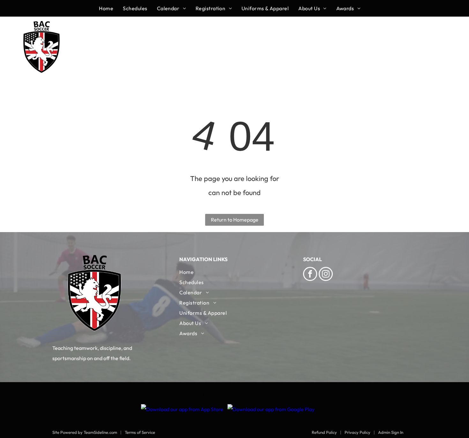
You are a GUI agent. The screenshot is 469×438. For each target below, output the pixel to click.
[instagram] (326, 275)
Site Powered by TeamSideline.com (84, 432)
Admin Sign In (390, 432)
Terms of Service (140, 432)
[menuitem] (111, 8)
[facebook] (310, 275)
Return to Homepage (234, 219)
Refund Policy (324, 432)
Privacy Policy (357, 432)
